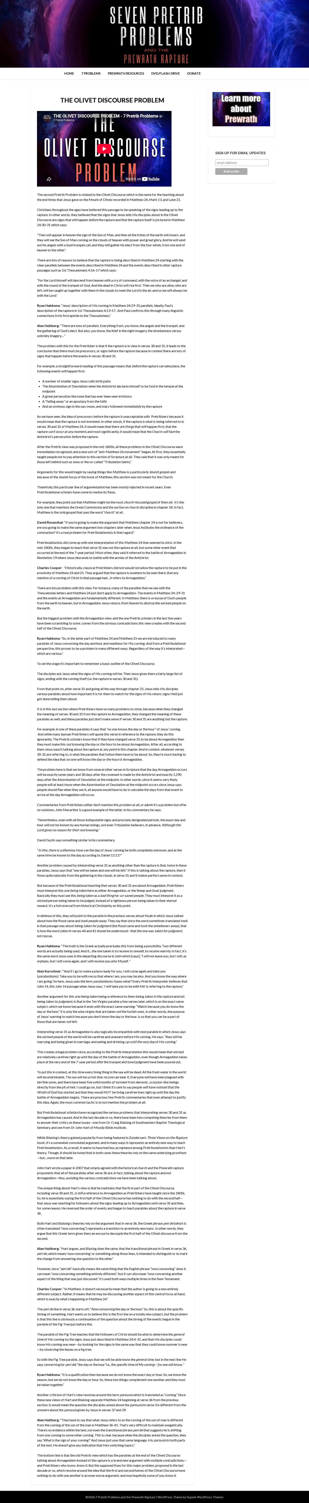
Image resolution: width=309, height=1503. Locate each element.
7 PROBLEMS (90, 73)
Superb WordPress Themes (205, 1497)
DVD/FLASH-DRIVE (165, 73)
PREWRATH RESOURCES (126, 73)
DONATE (194, 73)
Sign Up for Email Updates (240, 153)
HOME (69, 73)
